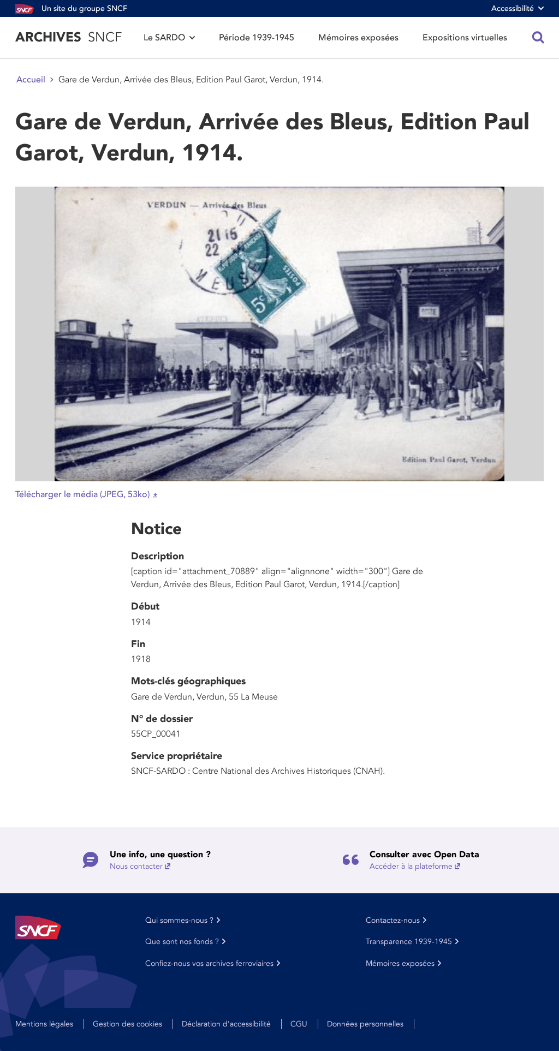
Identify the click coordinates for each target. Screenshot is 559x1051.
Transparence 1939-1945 (409, 941)
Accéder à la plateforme (411, 866)
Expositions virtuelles (465, 37)
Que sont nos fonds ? (182, 941)
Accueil (30, 79)
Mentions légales (44, 1024)
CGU (298, 1024)
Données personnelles (365, 1024)
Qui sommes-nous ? (179, 920)
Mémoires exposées (358, 37)
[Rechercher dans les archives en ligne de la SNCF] (538, 38)
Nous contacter (136, 866)
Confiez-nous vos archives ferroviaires (209, 963)
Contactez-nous (393, 920)
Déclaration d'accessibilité (226, 1024)
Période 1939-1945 (256, 37)
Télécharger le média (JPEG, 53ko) (82, 494)
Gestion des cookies (127, 1024)
